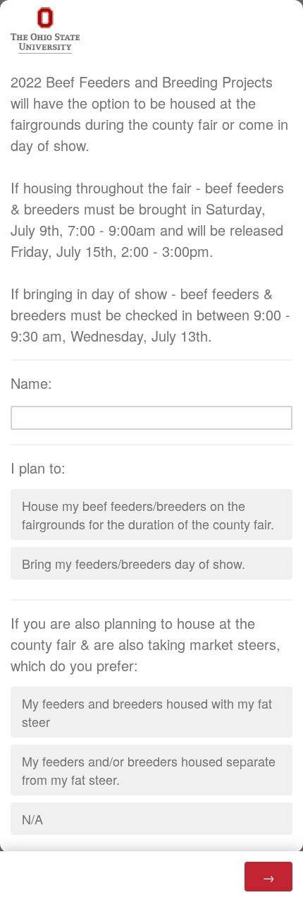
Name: (33, 383)
